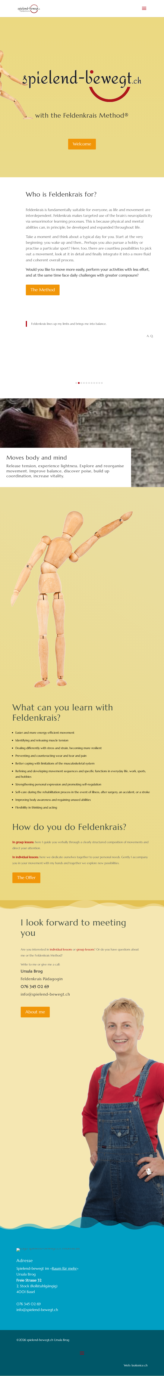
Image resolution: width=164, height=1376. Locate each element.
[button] (76, 383)
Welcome (82, 144)
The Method (43, 290)
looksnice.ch (139, 1365)
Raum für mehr (64, 1268)
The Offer (26, 877)
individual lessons (61, 949)
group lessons (85, 949)
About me (35, 1012)
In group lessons (23, 842)
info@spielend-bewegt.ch (45, 994)
